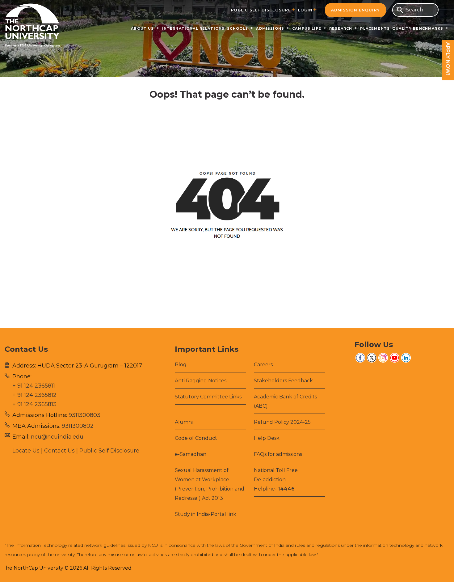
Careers (263, 364)
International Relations (193, 28)
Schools (237, 28)
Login (305, 10)
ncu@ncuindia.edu (57, 436)
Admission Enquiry (355, 10)
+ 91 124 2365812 (34, 395)
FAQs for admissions (278, 454)
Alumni (184, 422)
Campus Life (306, 28)
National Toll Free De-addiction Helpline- (276, 479)
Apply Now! (448, 58)
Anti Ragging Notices (200, 381)
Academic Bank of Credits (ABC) (285, 401)
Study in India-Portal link (205, 514)
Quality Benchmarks (417, 28)
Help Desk (267, 438)
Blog (181, 364)
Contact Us (59, 450)
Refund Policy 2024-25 (282, 422)
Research (340, 28)
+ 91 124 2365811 (33, 385)
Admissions (270, 28)
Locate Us (26, 450)
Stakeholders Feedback (283, 381)
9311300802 (78, 426)
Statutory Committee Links (208, 397)
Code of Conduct (196, 438)
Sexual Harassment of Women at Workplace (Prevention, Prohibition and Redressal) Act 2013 (209, 484)
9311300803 (84, 415)
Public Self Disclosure (261, 10)
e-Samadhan (190, 454)
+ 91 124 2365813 (34, 404)
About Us (142, 28)
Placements (375, 28)
